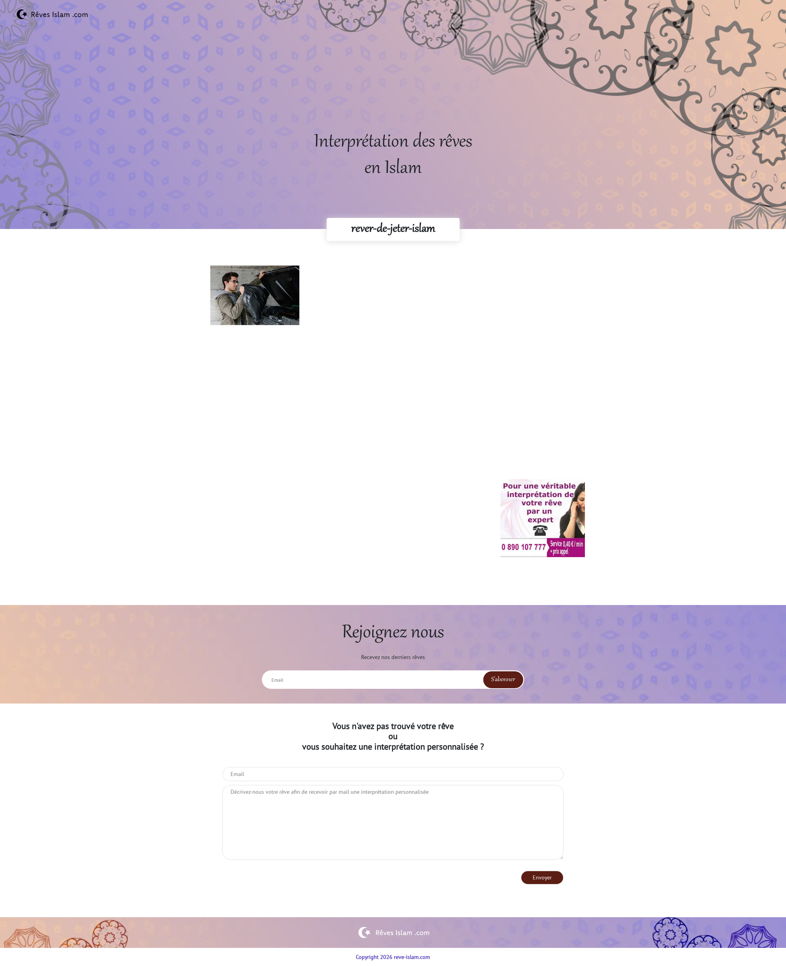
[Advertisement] (393, 86)
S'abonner (503, 680)
